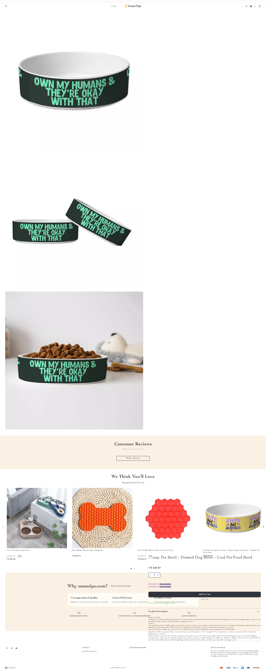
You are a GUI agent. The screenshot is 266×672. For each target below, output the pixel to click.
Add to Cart (205, 594)
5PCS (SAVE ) (154, 587)
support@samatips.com (89, 651)
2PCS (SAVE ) (154, 584)
